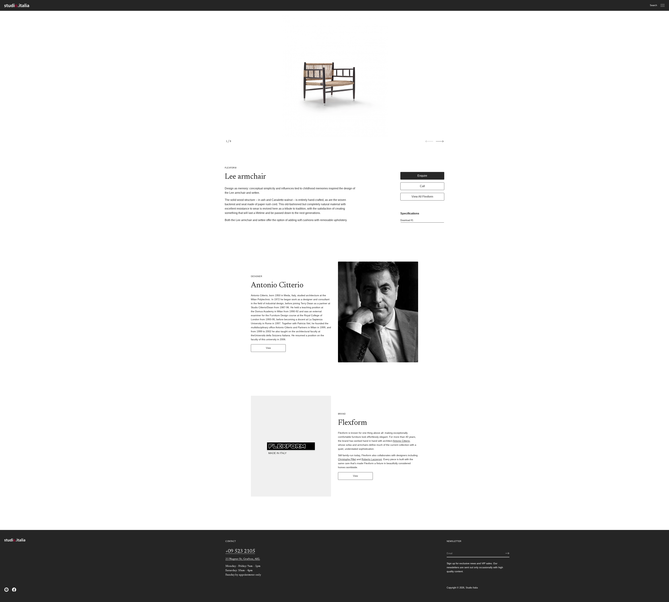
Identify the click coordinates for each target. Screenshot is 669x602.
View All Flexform (422, 196)
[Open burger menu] (662, 5)
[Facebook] (14, 589)
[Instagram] (6, 589)
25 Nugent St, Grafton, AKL (242, 559)
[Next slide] (440, 141)
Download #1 (406, 220)
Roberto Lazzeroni (372, 459)
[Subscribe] (507, 553)
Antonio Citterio (401, 440)
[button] (653, 5)
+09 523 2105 (240, 551)
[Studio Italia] (16, 5)
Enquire (422, 175)
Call (422, 186)
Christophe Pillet (347, 459)
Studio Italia (472, 587)
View (268, 348)
